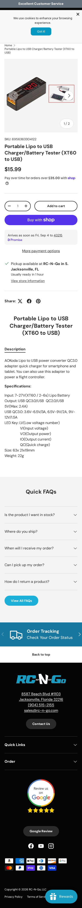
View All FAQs (21, 601)
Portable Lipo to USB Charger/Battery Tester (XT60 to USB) (39, 50)
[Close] (78, 14)
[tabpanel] (41, 408)
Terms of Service (38, 897)
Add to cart (56, 206)
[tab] (15, 349)
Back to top (41, 654)
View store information (28, 281)
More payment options (41, 251)
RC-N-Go (35, 889)
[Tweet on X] (20, 301)
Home (8, 45)
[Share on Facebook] (29, 301)
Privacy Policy (14, 897)
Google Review (41, 831)
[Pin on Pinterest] (38, 301)
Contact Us (41, 724)
